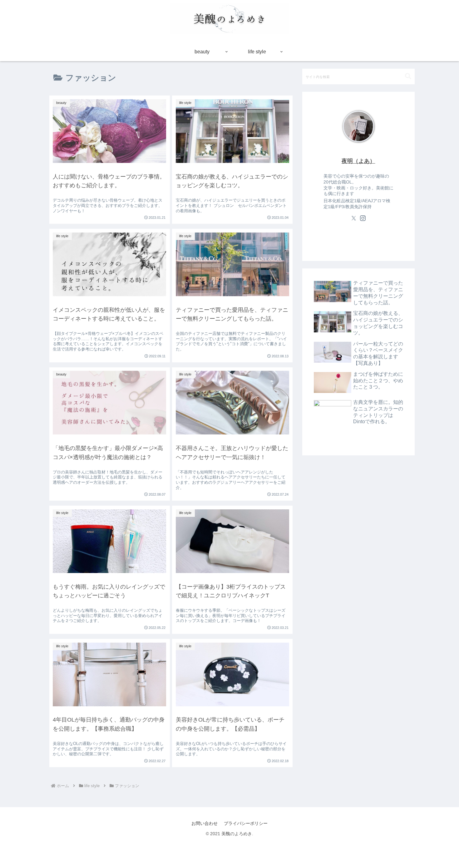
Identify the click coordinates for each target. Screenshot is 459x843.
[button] (408, 76)
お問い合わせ (204, 823)
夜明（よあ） (358, 161)
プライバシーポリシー (246, 823)
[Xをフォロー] (354, 218)
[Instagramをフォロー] (363, 218)
